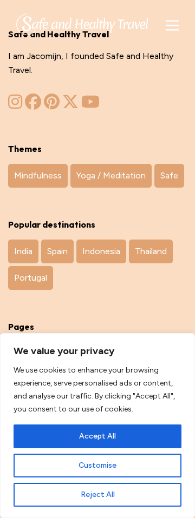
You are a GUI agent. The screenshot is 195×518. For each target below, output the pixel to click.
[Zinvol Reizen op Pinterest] (52, 104)
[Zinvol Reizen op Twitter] (70, 104)
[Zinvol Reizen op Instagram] (15, 104)
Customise (97, 465)
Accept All (97, 436)
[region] (97, 425)
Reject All (98, 494)
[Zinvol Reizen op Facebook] (33, 104)
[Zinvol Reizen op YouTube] (90, 104)
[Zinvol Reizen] (82, 22)
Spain (57, 251)
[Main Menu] (172, 26)
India (23, 251)
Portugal (30, 278)
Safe (169, 175)
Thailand (151, 251)
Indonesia (101, 251)
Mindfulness (38, 175)
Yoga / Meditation (111, 175)
